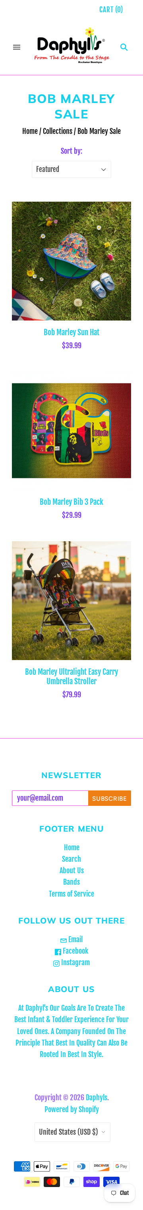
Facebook (74, 951)
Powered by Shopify (71, 1109)
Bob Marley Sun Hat (71, 332)
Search (71, 859)
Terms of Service (71, 893)
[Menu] (16, 47)
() (111, 10)
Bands (71, 882)
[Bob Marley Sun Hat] (71, 261)
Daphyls (96, 1097)
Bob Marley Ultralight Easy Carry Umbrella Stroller (71, 676)
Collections (57, 131)
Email (75, 939)
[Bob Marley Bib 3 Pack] (71, 430)
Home (30, 131)
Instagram (75, 962)
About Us (72, 870)
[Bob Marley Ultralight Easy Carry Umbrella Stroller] (71, 600)
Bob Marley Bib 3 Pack (71, 502)
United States (68, 1132)
